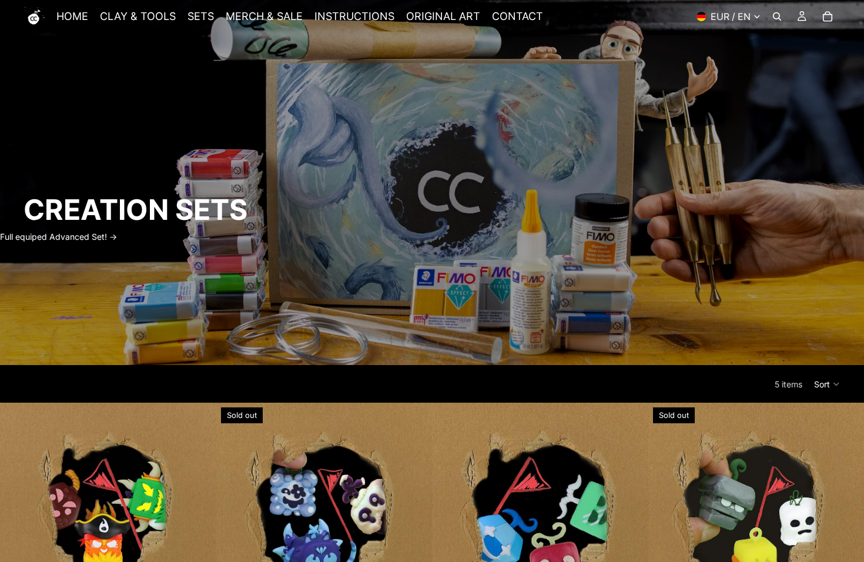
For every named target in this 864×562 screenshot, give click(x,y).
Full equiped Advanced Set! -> (58, 237)
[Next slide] (198, 511)
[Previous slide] (17, 511)
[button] (827, 384)
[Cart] (827, 16)
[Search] (777, 16)
